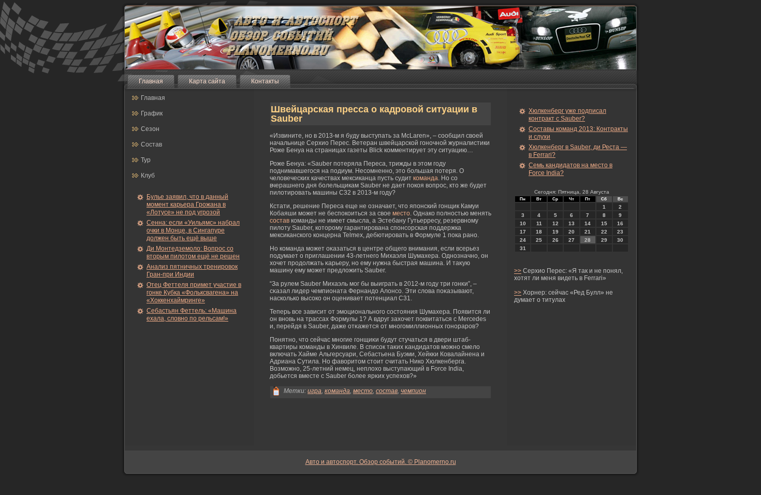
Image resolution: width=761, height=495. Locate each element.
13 (571, 223)
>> (517, 270)
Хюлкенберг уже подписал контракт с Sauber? (567, 114)
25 (539, 240)
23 (620, 232)
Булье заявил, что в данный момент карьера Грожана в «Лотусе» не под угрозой (187, 204)
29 (604, 240)
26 (555, 240)
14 (587, 223)
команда (425, 178)
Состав (151, 144)
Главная (151, 81)
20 (571, 232)
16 (620, 223)
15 (604, 223)
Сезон (150, 129)
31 (523, 248)
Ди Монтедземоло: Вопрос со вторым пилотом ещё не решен (193, 252)
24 (523, 240)
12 (555, 223)
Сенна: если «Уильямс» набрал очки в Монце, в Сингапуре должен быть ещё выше (193, 230)
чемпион (413, 391)
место (401, 213)
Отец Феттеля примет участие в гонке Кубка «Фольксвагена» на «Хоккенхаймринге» (194, 292)
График (152, 113)
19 (555, 232)
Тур (146, 160)
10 (523, 223)
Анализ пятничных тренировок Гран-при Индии (192, 270)
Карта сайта (207, 81)
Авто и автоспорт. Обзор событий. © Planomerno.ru (380, 461)
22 (604, 232)
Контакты (265, 81)
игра (314, 391)
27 (571, 240)
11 (539, 223)
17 (523, 232)
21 (587, 232)
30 (620, 240)
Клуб (148, 175)
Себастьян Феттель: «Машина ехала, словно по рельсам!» (192, 314)
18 (539, 232)
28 (587, 240)
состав (279, 220)
